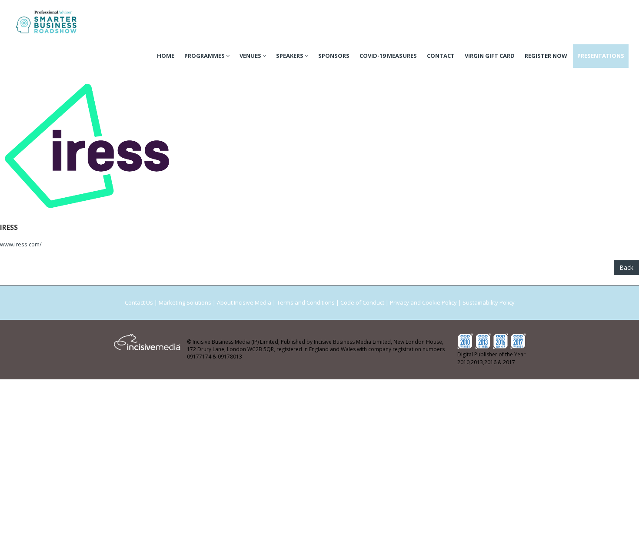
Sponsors (333, 56)
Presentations (600, 56)
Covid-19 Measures (388, 56)
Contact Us (139, 302)
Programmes (205, 56)
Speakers (290, 56)
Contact (441, 56)
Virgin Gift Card (490, 56)
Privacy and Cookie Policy (423, 302)
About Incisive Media (244, 302)
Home (165, 56)
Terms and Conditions (306, 302)
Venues (251, 56)
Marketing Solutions (185, 302)
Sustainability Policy (489, 302)
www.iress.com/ (21, 244)
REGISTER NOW (546, 56)
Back (626, 267)
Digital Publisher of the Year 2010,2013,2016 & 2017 (491, 358)
